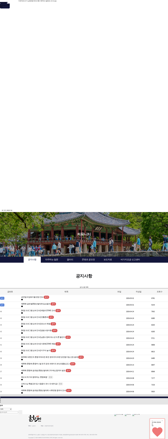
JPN (1, 7)
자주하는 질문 (51, 259)
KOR (1, 5)
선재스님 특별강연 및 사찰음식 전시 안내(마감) (39, 384)
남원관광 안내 (32, 1)
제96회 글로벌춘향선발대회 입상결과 (36, 304)
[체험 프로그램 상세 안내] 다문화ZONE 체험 (38, 344)
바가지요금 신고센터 (130, 259)
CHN (8, 5)
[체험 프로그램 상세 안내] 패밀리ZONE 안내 (38, 310)
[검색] (20, 412)
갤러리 (70, 259)
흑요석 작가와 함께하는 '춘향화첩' (34, 377)
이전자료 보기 (22, 1)
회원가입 (9, 210)
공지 (46, 297)
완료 (50, 377)
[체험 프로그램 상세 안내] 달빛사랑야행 (36, 330)
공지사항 (32, 259)
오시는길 (53, 1)
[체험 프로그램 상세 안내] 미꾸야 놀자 (36, 350)
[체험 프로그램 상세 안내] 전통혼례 (34, 317)
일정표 (48, 1)
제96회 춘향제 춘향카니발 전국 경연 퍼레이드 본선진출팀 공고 (45, 364)
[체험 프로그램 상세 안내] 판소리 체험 (36, 324)
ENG (4, 5)
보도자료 (108, 259)
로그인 (4, 210)
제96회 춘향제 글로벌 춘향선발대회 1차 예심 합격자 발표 (43, 370)
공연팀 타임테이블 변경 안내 (32, 297)
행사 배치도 (41, 1)
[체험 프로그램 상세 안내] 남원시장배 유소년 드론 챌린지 (43, 337)
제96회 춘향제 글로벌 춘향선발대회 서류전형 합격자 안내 (43, 390)
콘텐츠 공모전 (88, 259)
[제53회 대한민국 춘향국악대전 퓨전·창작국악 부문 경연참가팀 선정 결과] (49, 357)
